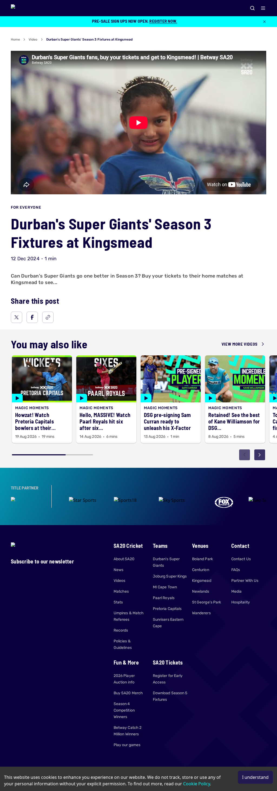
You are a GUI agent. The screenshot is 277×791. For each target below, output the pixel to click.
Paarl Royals (163, 598)
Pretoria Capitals (167, 608)
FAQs (235, 570)
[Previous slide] (244, 454)
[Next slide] (259, 454)
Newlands (200, 591)
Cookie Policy (196, 784)
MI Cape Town (165, 587)
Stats (118, 602)
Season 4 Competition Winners (124, 710)
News (118, 570)
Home (15, 39)
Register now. (163, 21)
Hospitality (240, 602)
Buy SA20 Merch (128, 693)
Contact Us (241, 559)
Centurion (200, 570)
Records (121, 630)
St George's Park (206, 602)
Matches (121, 591)
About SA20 (124, 559)
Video (33, 39)
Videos (119, 580)
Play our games (127, 745)
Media (236, 591)
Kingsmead (201, 580)
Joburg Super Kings (170, 576)
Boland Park (202, 559)
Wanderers (201, 613)
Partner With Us (244, 580)
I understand (255, 777)
